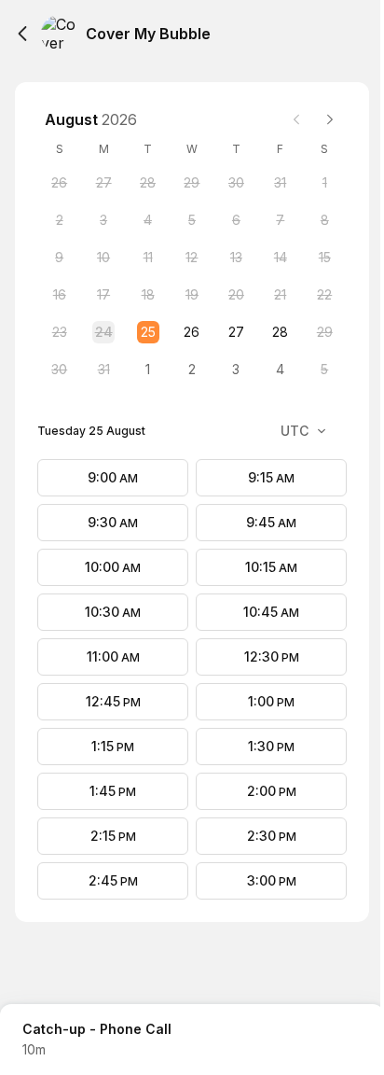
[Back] (22, 33)
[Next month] (330, 119)
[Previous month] (296, 119)
